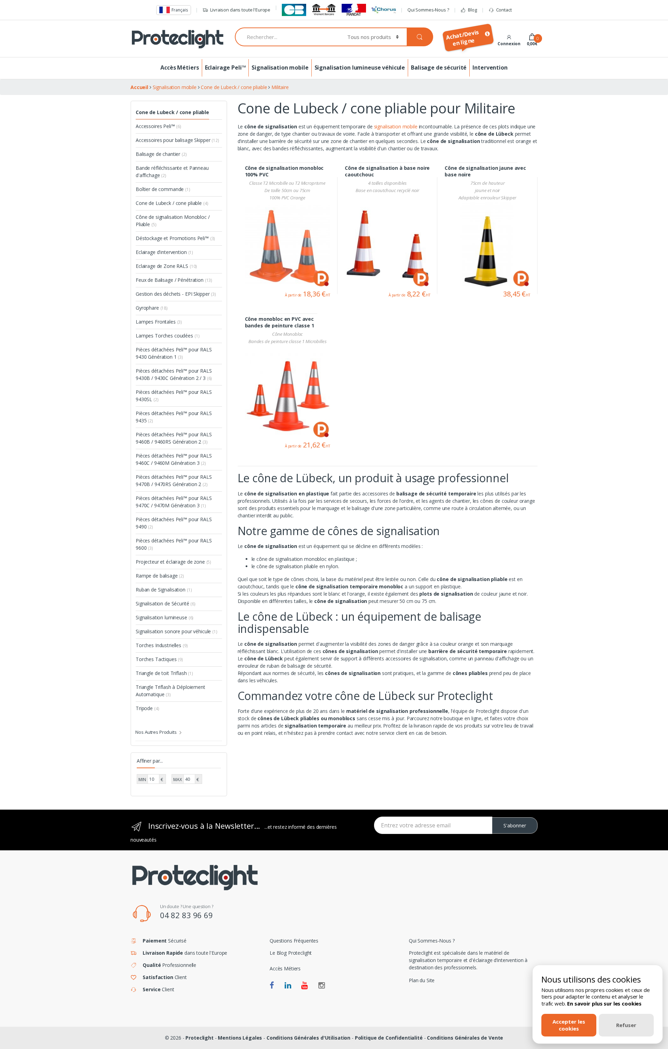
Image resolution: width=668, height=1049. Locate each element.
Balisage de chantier (161, 154)
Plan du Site (422, 980)
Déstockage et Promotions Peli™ (175, 238)
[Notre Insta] (321, 986)
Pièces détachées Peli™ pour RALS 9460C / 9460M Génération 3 (174, 459)
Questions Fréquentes (294, 940)
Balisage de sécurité (439, 67)
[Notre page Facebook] (272, 986)
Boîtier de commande (163, 189)
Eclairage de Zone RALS (166, 266)
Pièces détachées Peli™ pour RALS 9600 (174, 544)
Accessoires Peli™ (158, 126)
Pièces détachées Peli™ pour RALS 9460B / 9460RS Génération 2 (174, 438)
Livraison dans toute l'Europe (240, 10)
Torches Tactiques (159, 659)
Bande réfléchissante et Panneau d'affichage (172, 171)
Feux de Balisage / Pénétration (174, 280)
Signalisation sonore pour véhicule (176, 631)
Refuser (626, 1025)
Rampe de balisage (160, 575)
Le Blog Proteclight (291, 952)
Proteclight (199, 1037)
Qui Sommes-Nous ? (428, 10)
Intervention (489, 67)
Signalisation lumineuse (164, 617)
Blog (472, 10)
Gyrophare (152, 307)
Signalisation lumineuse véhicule (360, 67)
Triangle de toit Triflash (164, 673)
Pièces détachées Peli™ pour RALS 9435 (174, 417)
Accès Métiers (179, 67)
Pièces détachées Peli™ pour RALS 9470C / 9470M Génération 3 (174, 502)
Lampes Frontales (159, 321)
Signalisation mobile (280, 67)
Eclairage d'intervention (164, 252)
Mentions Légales (240, 1037)
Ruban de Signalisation (164, 589)
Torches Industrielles (162, 645)
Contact (504, 10)
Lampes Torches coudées (167, 335)
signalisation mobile (396, 126)
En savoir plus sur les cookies (604, 1003)
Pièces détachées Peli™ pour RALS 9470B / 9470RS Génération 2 (174, 480)
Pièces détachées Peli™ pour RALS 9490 (174, 523)
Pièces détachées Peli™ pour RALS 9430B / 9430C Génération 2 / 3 (174, 374)
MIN (142, 779)
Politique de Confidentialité (389, 1037)
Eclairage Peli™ (225, 67)
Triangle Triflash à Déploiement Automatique (170, 691)
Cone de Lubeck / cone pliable (172, 112)
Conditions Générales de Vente (465, 1037)
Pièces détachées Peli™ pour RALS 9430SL (174, 396)
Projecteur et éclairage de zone (173, 561)
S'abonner (514, 825)
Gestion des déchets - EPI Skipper (176, 294)
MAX (177, 779)
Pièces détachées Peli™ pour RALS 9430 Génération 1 (174, 353)
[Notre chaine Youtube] (304, 986)
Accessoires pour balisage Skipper (177, 140)
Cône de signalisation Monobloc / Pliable (173, 221)
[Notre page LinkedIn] (288, 986)
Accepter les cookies (568, 1025)
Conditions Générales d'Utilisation (308, 1037)
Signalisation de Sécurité (166, 603)
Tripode (147, 708)
